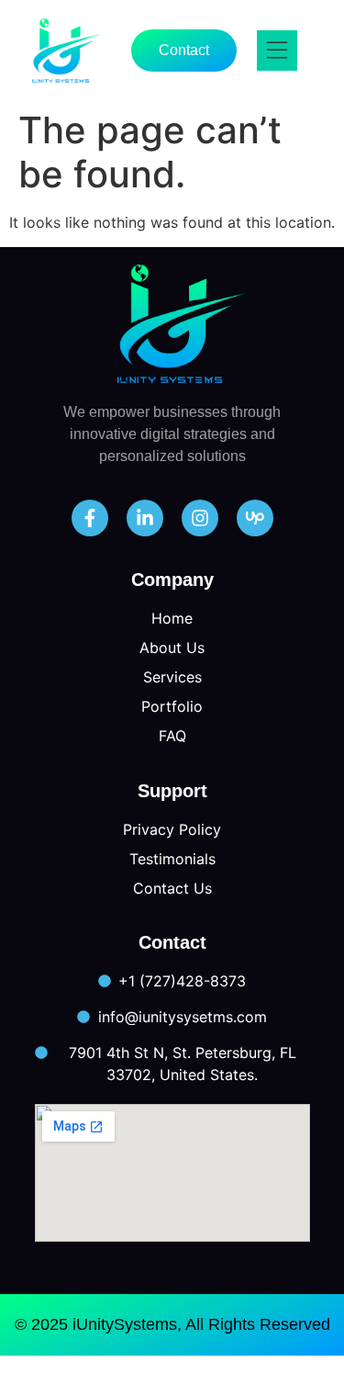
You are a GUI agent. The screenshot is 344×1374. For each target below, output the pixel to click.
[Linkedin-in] (145, 518)
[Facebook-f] (90, 518)
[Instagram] (200, 518)
